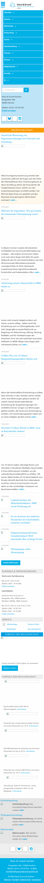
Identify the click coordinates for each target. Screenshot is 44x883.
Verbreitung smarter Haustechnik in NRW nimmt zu (21, 285)
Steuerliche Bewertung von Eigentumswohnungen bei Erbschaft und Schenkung (20, 138)
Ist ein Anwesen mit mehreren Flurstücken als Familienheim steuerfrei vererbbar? (25, 519)
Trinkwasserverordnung (11, 815)
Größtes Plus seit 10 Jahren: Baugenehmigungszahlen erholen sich (19, 357)
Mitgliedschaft (9, 67)
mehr (21, 810)
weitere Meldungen (10, 563)
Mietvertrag (8, 26)
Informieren (21, 709)
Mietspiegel (11, 629)
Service (6, 40)
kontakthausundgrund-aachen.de (22, 871)
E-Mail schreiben (9, 111)
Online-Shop (9, 33)
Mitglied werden (9, 668)
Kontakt (7, 73)
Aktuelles (7, 12)
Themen (7, 53)
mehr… (14, 200)
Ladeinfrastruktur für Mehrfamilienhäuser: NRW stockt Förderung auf (24, 503)
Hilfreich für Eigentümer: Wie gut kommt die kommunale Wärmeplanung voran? (21, 212)
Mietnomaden (7, 829)
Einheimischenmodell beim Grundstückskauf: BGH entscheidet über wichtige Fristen (26, 535)
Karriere (7, 19)
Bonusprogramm (34, 629)
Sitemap (7, 879)
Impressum (36, 879)
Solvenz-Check (33, 624)
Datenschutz (25, 879)
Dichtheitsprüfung (9, 800)
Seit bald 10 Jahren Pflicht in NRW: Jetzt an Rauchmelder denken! (20, 429)
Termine (7, 60)
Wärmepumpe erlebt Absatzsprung (20, 550)
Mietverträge (12, 624)
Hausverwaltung (10, 46)
